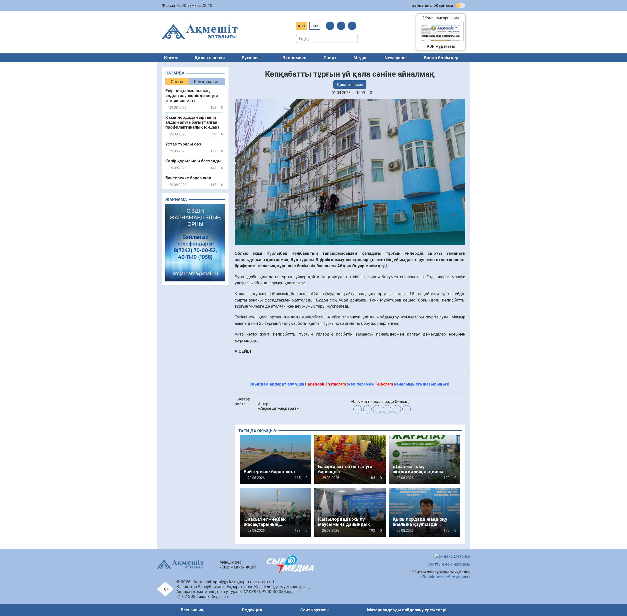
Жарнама (443, 5)
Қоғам (171, 57)
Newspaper (396, 57)
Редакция (252, 609)
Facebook (314, 384)
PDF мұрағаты (441, 46)
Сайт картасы (314, 609)
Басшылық (192, 609)
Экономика (294, 57)
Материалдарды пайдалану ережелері (406, 609)
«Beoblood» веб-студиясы (445, 576)
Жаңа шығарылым (443, 17)
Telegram (384, 384)
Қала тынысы (210, 57)
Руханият (251, 57)
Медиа (360, 57)
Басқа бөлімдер (441, 57)
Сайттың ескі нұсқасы (448, 564)
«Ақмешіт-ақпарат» (278, 408)
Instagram (336, 384)
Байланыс (421, 5)
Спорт (330, 57)
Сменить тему (460, 5)
